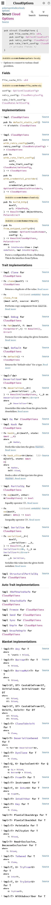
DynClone (21, 752)
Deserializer (12, 397)
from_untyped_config (16, 228)
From (18, 777)
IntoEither (22, 798)
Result (14, 211)
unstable (35, 294)
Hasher (16, 442)
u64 (39, 33)
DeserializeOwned (26, 738)
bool (30, 498)
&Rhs (15, 514)
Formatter (10, 328)
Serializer (10, 549)
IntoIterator (17, 247)
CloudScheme (36, 231)
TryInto (25, 881)
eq (9, 495)
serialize (14, 536)
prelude (13, 8)
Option (30, 37)
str (11, 250)
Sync (13, 620)
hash (10, 433)
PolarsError (11, 215)
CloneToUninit (25, 723)
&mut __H (9, 436)
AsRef (6, 250)
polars (5, 8)
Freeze (14, 609)
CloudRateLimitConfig (15, 103)
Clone (14, 272)
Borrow (19, 659)
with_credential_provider (20, 178)
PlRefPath (22, 208)
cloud (21, 8)
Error (7, 332)
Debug (14, 316)
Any (17, 648)
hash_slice (14, 455)
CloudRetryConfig (32, 95)
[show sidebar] (3, 3)
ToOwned (20, 856)
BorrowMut (22, 670)
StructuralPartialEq (24, 573)
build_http (20, 202)
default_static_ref (25, 122)
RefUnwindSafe (20, 591)
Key (17, 804)
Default (16, 347)
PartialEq (17, 486)
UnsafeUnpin (18, 630)
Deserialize (11, 379)
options (6, 10)
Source (5, 22)
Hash (14, 424)
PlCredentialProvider (26, 188)
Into (24, 250)
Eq (11, 419)
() (39, 328)
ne (5, 511)
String (30, 250)
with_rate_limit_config (18, 157)
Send (13, 614)
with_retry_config (15, 143)
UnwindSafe (18, 600)
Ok (22, 549)
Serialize (17, 527)
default (12, 356)
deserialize (15, 388)
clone (11, 281)
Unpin (13, 625)
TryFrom (25, 867)
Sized (17, 470)
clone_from (10, 297)
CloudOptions (23, 3)
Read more (43, 289)
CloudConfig (42, 37)
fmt (10, 325)
